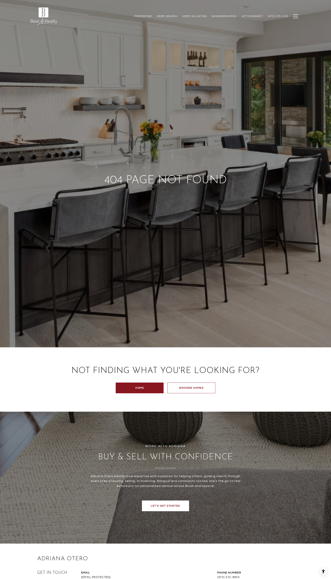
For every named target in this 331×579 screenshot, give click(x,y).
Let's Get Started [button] (165, 506)
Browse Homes (191, 388)
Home (139, 388)
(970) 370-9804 (228, 577)
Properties (143, 16)
